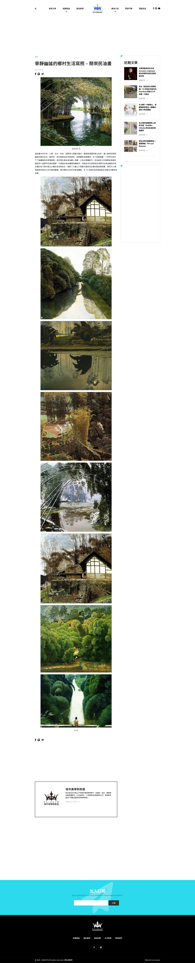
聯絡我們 (118, 938)
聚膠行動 (128, 8)
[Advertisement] (97, 36)
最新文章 (52, 8)
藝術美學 (80, 8)
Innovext (156, 960)
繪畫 (36, 57)
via (76, 730)
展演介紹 (115, 8)
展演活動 (97, 938)
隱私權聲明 (68, 960)
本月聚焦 (108, 938)
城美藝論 (66, 8)
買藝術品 (142, 8)
